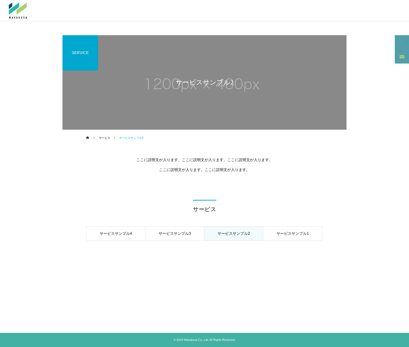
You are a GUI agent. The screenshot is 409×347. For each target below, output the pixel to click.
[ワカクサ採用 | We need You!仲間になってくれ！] (18, 11)
